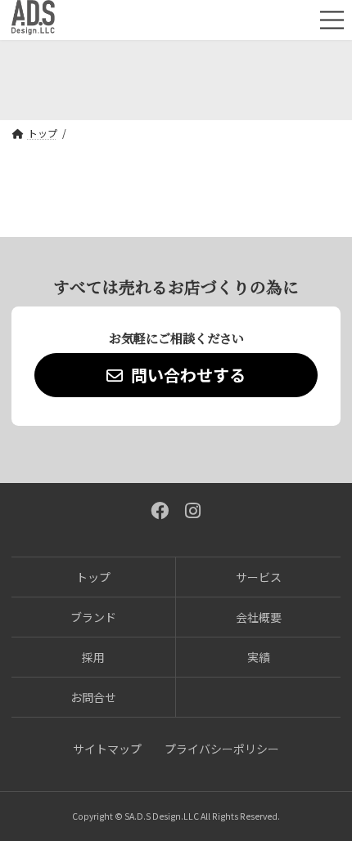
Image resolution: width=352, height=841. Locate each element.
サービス (259, 577)
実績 (258, 657)
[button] (176, 375)
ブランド (93, 617)
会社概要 (259, 617)
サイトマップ (107, 748)
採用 (93, 657)
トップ (93, 577)
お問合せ (93, 697)
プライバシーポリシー (222, 748)
